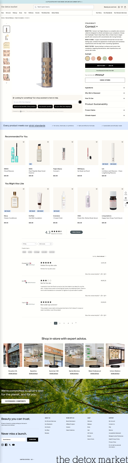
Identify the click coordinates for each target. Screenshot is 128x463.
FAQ (110, 427)
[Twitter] (10, 445)
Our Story (99, 13)
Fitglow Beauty (90, 23)
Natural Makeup (10, 17)
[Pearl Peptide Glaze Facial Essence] (39, 152)
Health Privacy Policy (114, 439)
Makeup (15, 13)
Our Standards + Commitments (15, 401)
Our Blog (47, 430)
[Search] (35, 7)
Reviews (47, 433)
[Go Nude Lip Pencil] (87, 152)
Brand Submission (70, 421)
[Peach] (93, 58)
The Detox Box (45, 13)
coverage (36, 252)
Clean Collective (70, 430)
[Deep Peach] (99, 58)
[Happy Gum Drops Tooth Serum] (113, 200)
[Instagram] (2, 445)
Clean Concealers (19, 17)
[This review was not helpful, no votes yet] (104, 274)
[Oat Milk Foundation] (39, 199)
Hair (25, 13)
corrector (51, 252)
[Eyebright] (87, 58)
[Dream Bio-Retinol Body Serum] (87, 199)
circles (30, 252)
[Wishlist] (122, 7)
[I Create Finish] (63, 199)
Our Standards (108, 13)
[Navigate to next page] (76, 323)
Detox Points (91, 439)
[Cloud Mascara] (14, 152)
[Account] (119, 7)
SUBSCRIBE (32, 439)
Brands (37, 13)
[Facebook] (6, 445)
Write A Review (76, 232)
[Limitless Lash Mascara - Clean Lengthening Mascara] (113, 153)
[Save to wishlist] (23, 142)
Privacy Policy (112, 442)
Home (2, 17)
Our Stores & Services (120, 13)
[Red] (110, 58)
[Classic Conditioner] (14, 199)
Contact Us (112, 424)
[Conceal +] (63, 152)
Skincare (8, 13)
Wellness (30, 13)
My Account (112, 421)
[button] (6, 83)
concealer (44, 252)
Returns (111, 430)
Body (20, 13)
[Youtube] (13, 445)
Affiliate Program (70, 424)
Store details (13, 373)
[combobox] (29, 243)
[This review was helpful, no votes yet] (101, 274)
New (2, 13)
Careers (68, 427)
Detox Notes (55, 13)
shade (24, 252)
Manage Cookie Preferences (116, 436)
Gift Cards (90, 433)
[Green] (104, 58)
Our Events (47, 427)
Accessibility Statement (115, 433)
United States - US (26, 459)
